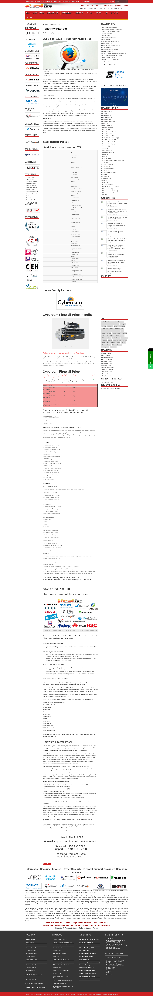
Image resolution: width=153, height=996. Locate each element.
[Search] (126, 1)
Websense (47, 718)
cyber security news (119, 328)
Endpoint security (107, 127)
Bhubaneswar (116, 324)
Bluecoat (47, 721)
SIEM (103, 162)
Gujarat (103, 333)
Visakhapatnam (105, 347)
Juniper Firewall (30, 177)
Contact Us (114, 13)
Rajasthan (113, 342)
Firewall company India (49, 826)
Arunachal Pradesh (115, 321)
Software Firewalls (107, 164)
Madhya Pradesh (116, 337)
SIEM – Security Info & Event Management (114, 53)
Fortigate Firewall (49, 730)
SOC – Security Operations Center (112, 55)
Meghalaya (104, 340)
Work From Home (107, 193)
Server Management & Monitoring (89, 962)
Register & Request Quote (91, 8)
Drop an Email (84, 689)
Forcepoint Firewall (31, 187)
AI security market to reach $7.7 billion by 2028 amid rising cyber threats (116, 225)
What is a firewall (107, 188)
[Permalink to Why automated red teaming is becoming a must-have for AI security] (104, 264)
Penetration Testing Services (110, 49)
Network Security (117, 340)
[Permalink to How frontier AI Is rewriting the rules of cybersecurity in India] (104, 221)
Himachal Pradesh (116, 333)
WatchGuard (113, 347)
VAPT (103, 180)
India (103, 335)
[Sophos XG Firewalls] (32, 102)
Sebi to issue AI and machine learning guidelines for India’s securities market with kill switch (116, 247)
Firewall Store (106, 133)
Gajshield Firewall (31, 198)
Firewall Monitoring (31, 918)
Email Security (106, 125)
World (104, 195)
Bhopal (109, 324)
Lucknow (109, 337)
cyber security (122, 326)
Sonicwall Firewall (31, 195)
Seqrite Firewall (30, 200)
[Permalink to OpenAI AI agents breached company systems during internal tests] (104, 235)
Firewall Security (107, 131)
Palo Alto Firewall (31, 183)
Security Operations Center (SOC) (111, 160)
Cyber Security (106, 119)
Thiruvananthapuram (116, 344)
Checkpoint (47, 716)
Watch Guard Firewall (50, 728)
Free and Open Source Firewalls (110, 388)
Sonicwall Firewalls (107, 168)
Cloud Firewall (106, 35)
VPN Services (106, 184)
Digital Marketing (82, 994)
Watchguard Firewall (32, 191)
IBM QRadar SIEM (107, 382)
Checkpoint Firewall (31, 181)
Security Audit (106, 158)
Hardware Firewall (38, 13)
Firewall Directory (47, 1)
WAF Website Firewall (53, 918)
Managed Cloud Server (86, 956)
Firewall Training (57, 1)
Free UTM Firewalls (107, 140)
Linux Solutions (84, 959)
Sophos (104, 170)
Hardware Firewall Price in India (65, 594)
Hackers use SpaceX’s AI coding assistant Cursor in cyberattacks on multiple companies (117, 211)
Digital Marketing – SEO (86, 948)
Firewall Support (122, 917)
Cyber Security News (108, 121)
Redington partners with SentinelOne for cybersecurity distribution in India (115, 254)
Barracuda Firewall (31, 193)
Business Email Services (86, 945)
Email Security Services (108, 57)
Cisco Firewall (48, 725)
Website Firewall (107, 33)
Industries (105, 146)
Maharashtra (124, 337)
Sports (104, 174)
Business (104, 113)
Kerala (122, 335)
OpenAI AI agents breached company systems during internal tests (116, 232)
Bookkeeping (106, 111)
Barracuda (47, 723)
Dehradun (104, 330)
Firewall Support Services (109, 27)
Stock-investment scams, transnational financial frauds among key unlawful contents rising (117, 269)
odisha (103, 342)
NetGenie (47, 709)
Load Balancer (106, 39)
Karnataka (117, 335)
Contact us (50, 699)
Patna (108, 342)
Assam (122, 321)
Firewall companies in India (85, 824)
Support (29, 17)
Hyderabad (124, 333)
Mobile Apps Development (87, 970)
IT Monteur (57, 745)
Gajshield (47, 714)
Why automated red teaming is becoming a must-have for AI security (116, 262)
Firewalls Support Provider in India (91, 918)
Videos (104, 182)
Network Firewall (110, 917)
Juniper (46, 712)
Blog (107, 13)
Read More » (47, 864)
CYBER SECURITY (107, 51)
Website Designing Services (87, 973)
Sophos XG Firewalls (108, 172)
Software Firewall (52, 13)
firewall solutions (82, 826)
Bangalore (104, 324)
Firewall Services (67, 13)
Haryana (109, 333)
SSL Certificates (84, 950)
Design (104, 123)
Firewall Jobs (66, 1)
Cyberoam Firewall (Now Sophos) (54, 702)
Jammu (111, 335)
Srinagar (109, 344)
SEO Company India (95, 994)
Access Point (79, 13)
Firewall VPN (41, 918)
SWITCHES (89, 13)
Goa (122, 330)
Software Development (86, 965)
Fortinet (118, 330)
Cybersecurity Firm (75, 1)
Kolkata (103, 337)
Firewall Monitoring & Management (112, 29)
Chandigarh (122, 324)
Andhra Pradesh (105, 321)
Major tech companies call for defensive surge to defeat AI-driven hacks (117, 203)
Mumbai (110, 340)
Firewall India (94, 917)
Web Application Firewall (109, 186)
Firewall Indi (75, 918)
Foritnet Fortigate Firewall (109, 138)
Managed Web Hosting (86, 942)
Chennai (104, 326)
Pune (103, 156)
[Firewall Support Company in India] (38, 6)
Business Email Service (86, 979)
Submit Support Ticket (113, 8)
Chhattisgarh (110, 326)
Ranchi (118, 342)
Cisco (115, 326)
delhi (109, 330)
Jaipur (104, 148)
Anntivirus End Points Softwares (89, 939)
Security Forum (86, 1)
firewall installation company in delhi (66, 826)
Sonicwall (48, 707)
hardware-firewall (107, 144)
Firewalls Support (29, 1)
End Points (99, 13)
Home (27, 13)
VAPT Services (106, 47)
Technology (105, 178)
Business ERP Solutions (86, 967)
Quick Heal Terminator (51, 705)
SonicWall (105, 166)
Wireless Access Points (108, 191)
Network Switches (107, 152)
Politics (104, 154)
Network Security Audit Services (111, 45)
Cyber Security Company (107, 328)
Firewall (104, 129)
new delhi (125, 340)
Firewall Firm (38, 1)
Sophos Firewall (30, 189)
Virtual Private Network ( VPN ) (111, 41)
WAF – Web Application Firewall (111, 31)
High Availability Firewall (109, 37)
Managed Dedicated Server (87, 953)
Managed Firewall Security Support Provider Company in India (56, 994)
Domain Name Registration (87, 976)
